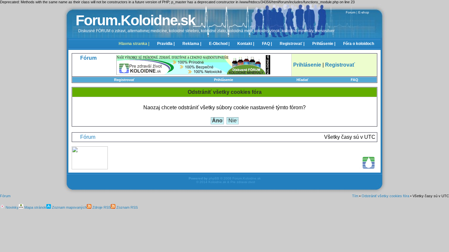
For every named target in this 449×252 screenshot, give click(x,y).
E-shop (363, 12)
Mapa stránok (34, 207)
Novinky (12, 207)
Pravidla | (166, 43)
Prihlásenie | (323, 43)
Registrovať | (292, 43)
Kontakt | (245, 43)
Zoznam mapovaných (69, 207)
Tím (355, 196)
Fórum (87, 137)
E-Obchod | (219, 43)
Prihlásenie (223, 80)
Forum (350, 12)
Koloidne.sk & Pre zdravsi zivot (231, 182)
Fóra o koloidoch (358, 43)
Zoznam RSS (126, 207)
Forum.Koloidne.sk (135, 20)
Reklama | (191, 43)
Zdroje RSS (101, 207)
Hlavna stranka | (134, 43)
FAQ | (267, 43)
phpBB (214, 178)
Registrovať (124, 80)
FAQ (354, 80)
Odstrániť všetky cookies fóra (385, 196)
